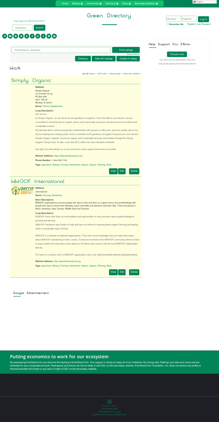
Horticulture (74, 164)
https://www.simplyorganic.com (68, 155)
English (199, 2)
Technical (110, 3)
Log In (203, 19)
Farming (64, 164)
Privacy (105, 405)
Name (92, 73)
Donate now (177, 54)
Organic (93, 164)
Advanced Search (133, 54)
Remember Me (176, 24)
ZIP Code (102, 73)
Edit (122, 170)
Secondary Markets (145, 3)
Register (191, 23)
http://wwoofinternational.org (67, 261)
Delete (134, 170)
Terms (113, 405)
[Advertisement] (75, 321)
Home (65, 3)
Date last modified (131, 73)
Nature (84, 164)
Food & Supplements (53, 106)
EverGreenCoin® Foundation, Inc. (109, 410)
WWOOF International (38, 181)
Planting (101, 164)
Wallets (76, 3)
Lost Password (204, 23)
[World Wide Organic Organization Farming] (22, 190)
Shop (125, 3)
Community (93, 3)
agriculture (47, 164)
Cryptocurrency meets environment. (109, 414)
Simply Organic (31, 80)
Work (109, 164)
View (113, 170)
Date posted (115, 73)
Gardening (57, 195)
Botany (56, 164)
